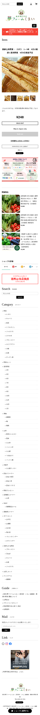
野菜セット (7, 362)
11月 (7, 400)
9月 (7, 391)
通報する (20, 150)
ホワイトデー (10, 541)
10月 (7, 395)
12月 (7, 404)
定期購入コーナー (9, 495)
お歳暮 (8, 523)
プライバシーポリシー (10, 603)
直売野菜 (6, 366)
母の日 (8, 532)
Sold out (20, 134)
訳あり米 (9, 481)
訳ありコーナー (9, 473)
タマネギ (9, 336)
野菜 (5, 311)
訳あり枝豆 (9, 477)
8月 (7, 387)
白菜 (7, 353)
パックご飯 (9, 460)
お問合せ (6, 599)
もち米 (8, 442)
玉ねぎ (8, 553)
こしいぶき (9, 447)
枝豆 (7, 323)
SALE (5, 503)
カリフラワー (10, 344)
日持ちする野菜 (9, 546)
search (20, 4)
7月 (7, 383)
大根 (7, 348)
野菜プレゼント (9, 490)
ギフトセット (8, 516)
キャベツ (9, 318)
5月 (7, 374)
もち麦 (8, 451)
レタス (8, 314)
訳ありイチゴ (10, 485)
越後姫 (8, 417)
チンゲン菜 (9, 357)
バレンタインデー (12, 536)
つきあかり (9, 455)
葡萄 (7, 425)
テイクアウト (8, 576)
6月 (7, 378)
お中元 (8, 519)
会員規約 (6, 609)
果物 (5, 413)
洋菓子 (6, 465)
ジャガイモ (9, 331)
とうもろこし (10, 327)
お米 (5, 430)
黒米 (7, 438)
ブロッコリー (10, 340)
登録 (6, 630)
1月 (7, 408)
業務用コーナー (9, 512)
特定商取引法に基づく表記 (12, 606)
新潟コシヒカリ (11, 434)
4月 (7, 370)
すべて (6, 266)
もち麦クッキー (11, 468)
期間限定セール (11, 506)
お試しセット (8, 571)
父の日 (8, 528)
